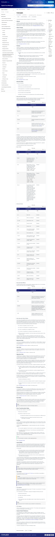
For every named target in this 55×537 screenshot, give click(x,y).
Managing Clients (4, 40)
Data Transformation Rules (51, 46)
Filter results (33, 101)
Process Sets (50, 42)
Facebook (49, 535)
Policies (50, 27)
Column (29, 102)
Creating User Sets (22, 352)
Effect (18, 290)
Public (18, 16)
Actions (40, 125)
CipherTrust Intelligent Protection (6, 26)
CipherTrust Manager (22, 9)
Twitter (47, 535)
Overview (3, 30)
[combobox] (41, 6)
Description (29, 208)
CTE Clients (31, 473)
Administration (3, 16)
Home (17, 9)
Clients (49, 23)
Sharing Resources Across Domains (7, 50)
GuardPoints (50, 26)
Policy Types (38, 208)
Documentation (34, 16)
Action (18, 208)
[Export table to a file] (45, 102)
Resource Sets (50, 38)
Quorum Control (4, 64)
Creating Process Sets (22, 395)
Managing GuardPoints (5, 48)
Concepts (3, 34)
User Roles (50, 51)
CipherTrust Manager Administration (6, 18)
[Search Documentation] (53, 6)
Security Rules (50, 29)
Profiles (50, 48)
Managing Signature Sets (5, 44)
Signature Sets (50, 41)
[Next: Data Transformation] (46, 13)
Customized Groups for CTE (21, 484)
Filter (18, 153)
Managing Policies (4, 46)
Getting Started (3, 14)
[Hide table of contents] (13, 9)
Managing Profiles (4, 38)
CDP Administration (4, 24)
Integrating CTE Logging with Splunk (7, 60)
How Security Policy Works (51, 36)
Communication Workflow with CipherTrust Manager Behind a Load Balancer (8, 55)
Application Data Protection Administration (7, 20)
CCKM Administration (4, 22)
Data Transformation (5, 36)
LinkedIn (45, 535)
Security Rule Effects (35, 130)
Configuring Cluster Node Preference (7, 56)
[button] (36, 5)
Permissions (4, 62)
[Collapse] (50, 21)
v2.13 (29, 16)
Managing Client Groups (5, 42)
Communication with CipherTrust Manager (7, 52)
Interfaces (3, 32)
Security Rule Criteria (50, 31)
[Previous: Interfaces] (45, 13)
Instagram (53, 535)
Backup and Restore (5, 58)
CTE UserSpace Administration (6, 28)
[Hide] (46, 20)
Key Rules (50, 44)
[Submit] (43, 102)
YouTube (51, 535)
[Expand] (48, 21)
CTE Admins (26, 473)
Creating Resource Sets (22, 345)
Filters (29, 5)
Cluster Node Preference (50, 56)
